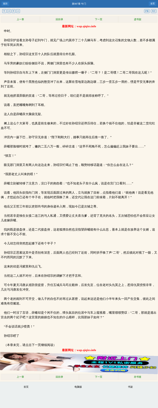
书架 (130, 387)
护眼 (147, 11)
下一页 (98, 19)
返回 (5, 3)
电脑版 (78, 387)
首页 (152, 3)
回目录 (59, 19)
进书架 (137, 19)
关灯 (154, 11)
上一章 (20, 19)
